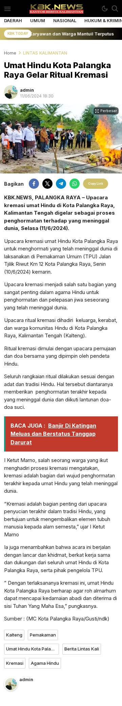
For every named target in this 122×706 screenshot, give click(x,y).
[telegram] (61, 184)
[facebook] (34, 184)
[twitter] (47, 184)
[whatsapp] (74, 184)
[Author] (11, 92)
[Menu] (7, 8)
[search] (115, 8)
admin (27, 90)
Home (10, 53)
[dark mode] (105, 8)
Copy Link (95, 183)
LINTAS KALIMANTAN (45, 53)
